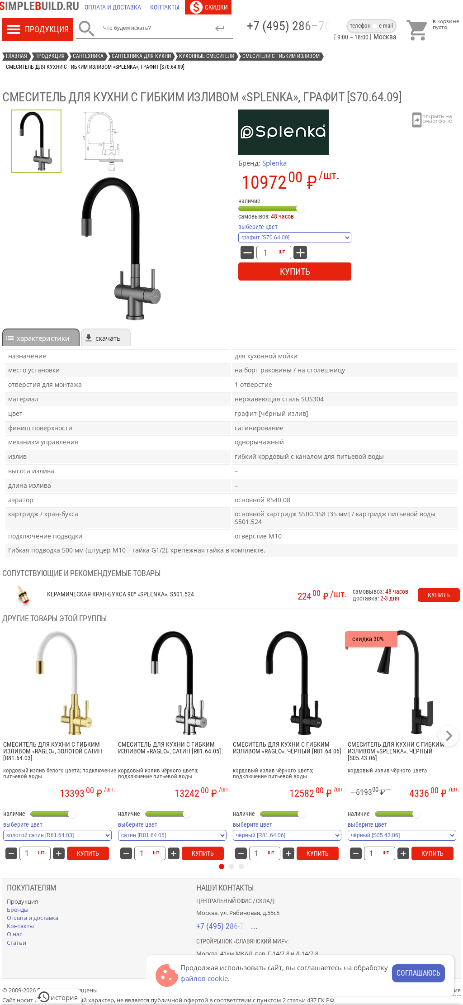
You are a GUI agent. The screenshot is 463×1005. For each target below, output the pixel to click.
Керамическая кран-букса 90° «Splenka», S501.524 (120, 594)
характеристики (43, 338)
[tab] (41, 337)
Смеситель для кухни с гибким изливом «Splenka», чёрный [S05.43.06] (396, 751)
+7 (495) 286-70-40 (227, 926)
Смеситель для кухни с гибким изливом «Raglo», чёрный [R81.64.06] (287, 748)
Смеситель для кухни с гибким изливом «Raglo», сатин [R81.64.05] (169, 748)
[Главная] (41, 7)
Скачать (108, 338)
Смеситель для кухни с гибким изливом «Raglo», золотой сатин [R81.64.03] (52, 751)
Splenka (274, 162)
